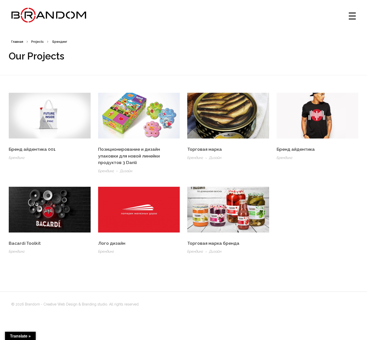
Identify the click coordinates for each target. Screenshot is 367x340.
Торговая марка (204, 149)
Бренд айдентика (296, 149)
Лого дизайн (111, 243)
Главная (17, 42)
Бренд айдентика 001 (32, 149)
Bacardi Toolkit (25, 243)
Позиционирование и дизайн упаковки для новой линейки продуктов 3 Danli (129, 155)
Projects (37, 42)
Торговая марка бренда (213, 243)
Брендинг (17, 158)
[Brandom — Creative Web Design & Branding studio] (48, 15)
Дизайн (126, 171)
